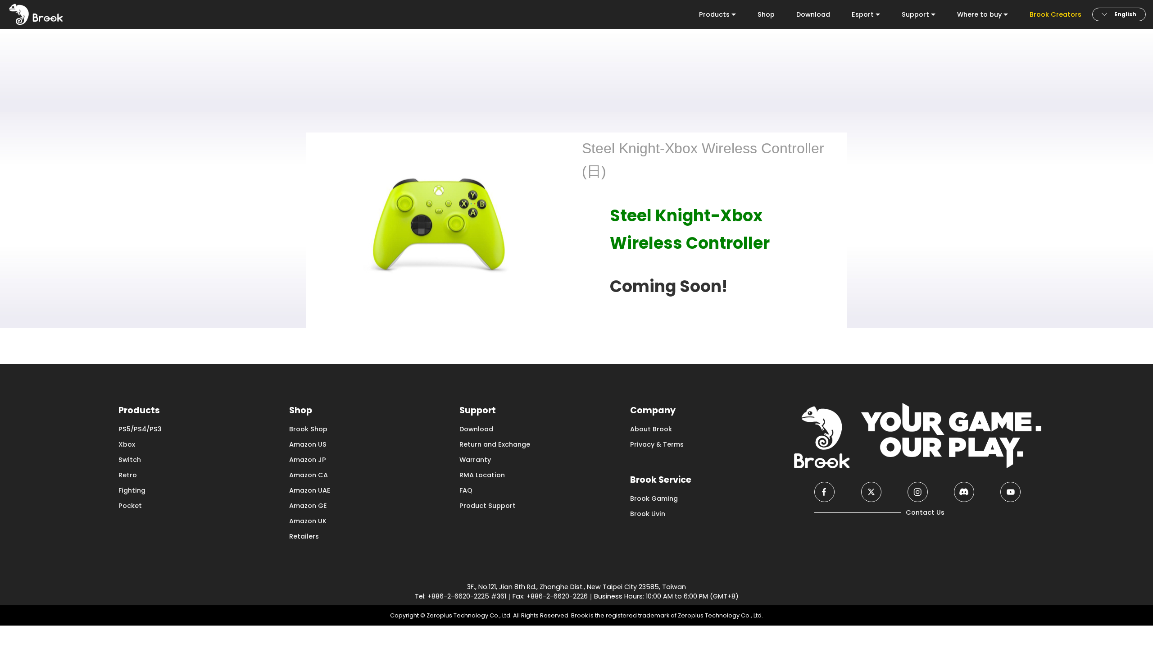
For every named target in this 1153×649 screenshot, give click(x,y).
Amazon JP (307, 459)
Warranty (475, 459)
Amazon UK (308, 521)
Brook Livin (647, 513)
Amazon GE (308, 505)
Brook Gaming (654, 498)
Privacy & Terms (657, 444)
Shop (766, 14)
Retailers (304, 536)
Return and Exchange (494, 444)
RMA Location (482, 475)
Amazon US (308, 444)
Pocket (130, 505)
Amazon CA (308, 475)
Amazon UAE (310, 490)
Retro (127, 475)
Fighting (131, 490)
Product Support (487, 505)
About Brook (651, 429)
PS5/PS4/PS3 (140, 429)
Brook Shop (308, 429)
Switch (129, 459)
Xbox (126, 444)
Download (813, 14)
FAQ (465, 490)
